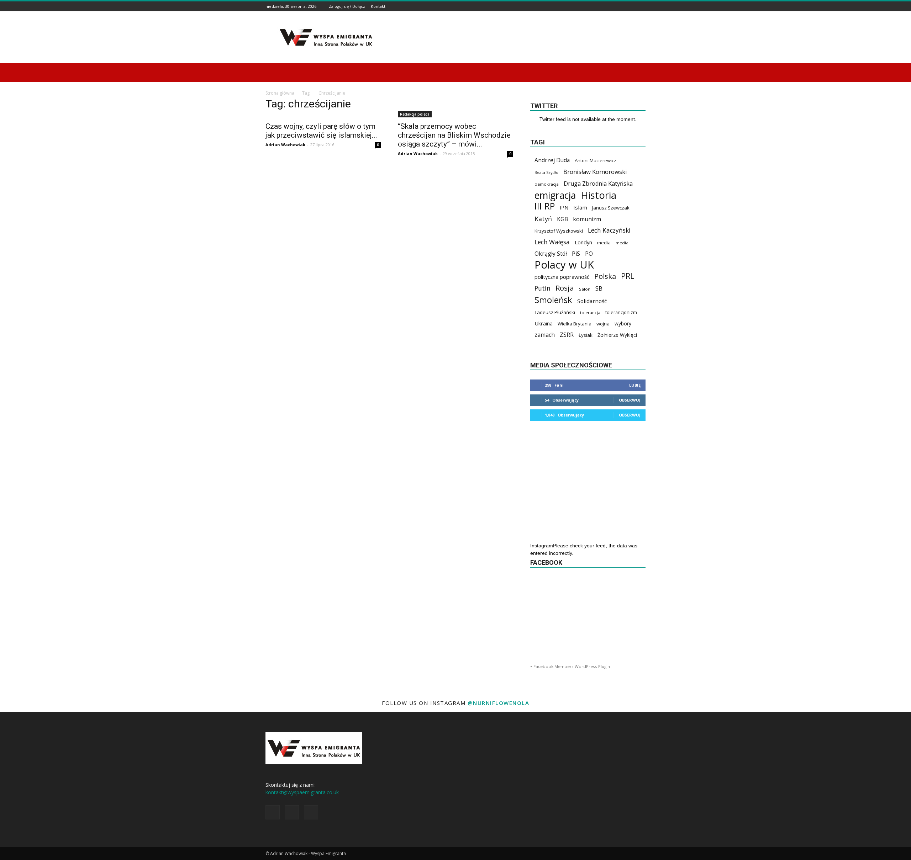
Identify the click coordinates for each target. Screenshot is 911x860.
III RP (545, 206)
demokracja (547, 184)
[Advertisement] (516, 37)
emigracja (555, 195)
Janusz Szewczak (611, 208)
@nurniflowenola (499, 702)
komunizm (587, 219)
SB (598, 288)
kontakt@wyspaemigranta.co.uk (302, 792)
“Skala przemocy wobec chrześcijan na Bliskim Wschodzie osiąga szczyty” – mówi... (454, 135)
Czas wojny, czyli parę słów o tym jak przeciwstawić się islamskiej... (321, 130)
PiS (576, 254)
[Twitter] (642, 6)
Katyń (543, 219)
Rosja (564, 288)
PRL (627, 276)
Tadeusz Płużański (555, 312)
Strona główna (279, 93)
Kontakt (378, 6)
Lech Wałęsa (552, 242)
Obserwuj (630, 400)
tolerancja (590, 312)
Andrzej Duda (552, 160)
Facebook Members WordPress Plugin (571, 666)
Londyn (583, 242)
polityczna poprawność (562, 276)
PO (589, 254)
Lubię (635, 385)
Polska (605, 276)
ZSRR (567, 335)
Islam (580, 207)
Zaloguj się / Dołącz (347, 6)
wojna (603, 323)
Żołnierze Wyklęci (617, 334)
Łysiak (586, 335)
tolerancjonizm (621, 312)
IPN (564, 207)
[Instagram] (633, 6)
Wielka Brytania (574, 323)
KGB (562, 219)
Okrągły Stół (551, 254)
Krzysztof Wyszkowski (559, 231)
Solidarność (592, 300)
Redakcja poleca (415, 114)
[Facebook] (624, 6)
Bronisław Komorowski (595, 171)
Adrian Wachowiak (285, 144)
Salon (584, 289)
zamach (545, 335)
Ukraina (544, 323)
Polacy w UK (564, 265)
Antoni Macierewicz (595, 160)
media (604, 242)
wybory (623, 323)
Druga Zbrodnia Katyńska (598, 183)
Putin (543, 288)
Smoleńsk (553, 300)
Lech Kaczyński (609, 230)
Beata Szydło (546, 172)
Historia (598, 195)
